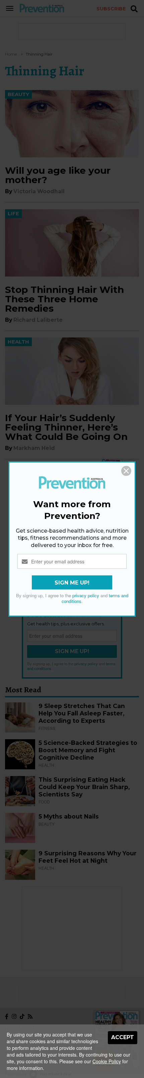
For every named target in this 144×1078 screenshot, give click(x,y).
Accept (122, 1037)
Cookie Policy (106, 1061)
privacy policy (85, 595)
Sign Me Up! (72, 583)
